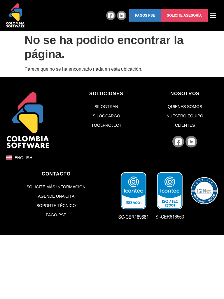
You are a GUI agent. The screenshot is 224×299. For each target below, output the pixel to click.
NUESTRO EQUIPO (185, 116)
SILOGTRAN (106, 106)
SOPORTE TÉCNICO (56, 205)
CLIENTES (185, 125)
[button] (145, 15)
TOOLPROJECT (106, 125)
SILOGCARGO (106, 116)
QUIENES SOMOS (185, 106)
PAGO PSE (56, 215)
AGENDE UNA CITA (56, 196)
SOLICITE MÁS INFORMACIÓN (56, 187)
